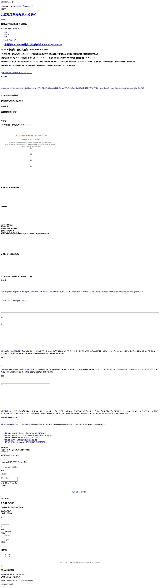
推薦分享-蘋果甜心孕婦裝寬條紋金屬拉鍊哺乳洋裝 (21, 440)
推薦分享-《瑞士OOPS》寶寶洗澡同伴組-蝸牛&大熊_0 (22, 437)
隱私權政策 (90, 562)
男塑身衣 (26, 369)
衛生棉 (6, 424)
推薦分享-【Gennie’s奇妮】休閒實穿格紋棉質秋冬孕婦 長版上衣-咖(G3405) (28, 435)
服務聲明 (97, 562)
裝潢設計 (15, 467)
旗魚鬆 (82, 411)
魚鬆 (2, 376)
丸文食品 (19, 411)
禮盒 (15, 417)
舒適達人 (14, 424)
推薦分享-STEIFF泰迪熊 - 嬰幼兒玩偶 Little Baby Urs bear (33, 44)
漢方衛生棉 (28, 424)
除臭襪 (6, 351)
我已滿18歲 (4, 584)
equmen (13, 369)
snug (2, 317)
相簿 (5, 32)
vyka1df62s (4, 451)
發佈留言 (3, 485)
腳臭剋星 (17, 351)
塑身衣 (3, 357)
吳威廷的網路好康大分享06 (18, 14)
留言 (19, 462)
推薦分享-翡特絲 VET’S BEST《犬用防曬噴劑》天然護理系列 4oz (25, 442)
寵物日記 (16, 28)
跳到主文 (4, 19)
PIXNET (66, 562)
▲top (2, 470)
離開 (10, 584)
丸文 (11, 411)
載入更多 (3, 474)
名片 (5, 37)
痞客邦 (15, 462)
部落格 (6, 34)
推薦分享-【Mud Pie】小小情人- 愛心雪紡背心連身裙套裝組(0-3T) (25, 433)
